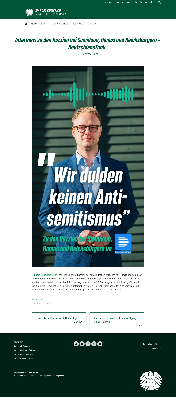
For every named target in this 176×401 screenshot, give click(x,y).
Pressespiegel (37, 299)
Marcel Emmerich (48, 10)
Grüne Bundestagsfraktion (24, 350)
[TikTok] (151, 2)
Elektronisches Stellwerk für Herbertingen (59, 320)
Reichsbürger (48, 303)
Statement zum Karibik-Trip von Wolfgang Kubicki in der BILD (117, 322)
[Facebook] (141, 2)
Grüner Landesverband (23, 358)
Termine (119, 2)
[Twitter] (146, 2)
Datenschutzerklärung (152, 344)
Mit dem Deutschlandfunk (45, 274)
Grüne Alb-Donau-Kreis (23, 346)
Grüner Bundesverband (23, 354)
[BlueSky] (99, 343)
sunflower (34, 375)
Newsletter (108, 2)
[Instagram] (136, 2)
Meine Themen (39, 23)
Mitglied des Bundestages (51, 14)
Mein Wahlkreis (60, 23)
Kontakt (92, 23)
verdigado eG (59, 375)
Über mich (78, 23)
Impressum (156, 348)
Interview (36, 303)
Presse (129, 2)
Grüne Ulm (18, 342)
